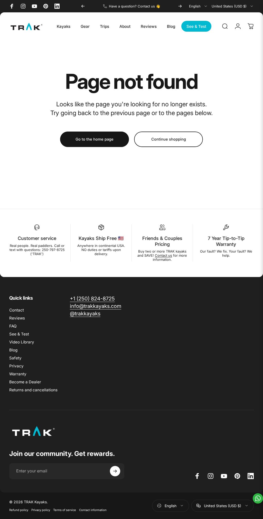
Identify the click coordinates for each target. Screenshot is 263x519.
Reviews (17, 318)
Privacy (16, 366)
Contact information (93, 510)
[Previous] (83, 6)
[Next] (180, 6)
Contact (16, 310)
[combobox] (198, 6)
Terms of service (64, 510)
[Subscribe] (115, 471)
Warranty (17, 373)
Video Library (21, 342)
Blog (13, 350)
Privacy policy (40, 510)
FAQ (13, 326)
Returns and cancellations (33, 389)
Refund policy (18, 510)
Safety (15, 358)
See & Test (19, 334)
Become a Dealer (25, 381)
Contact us (163, 255)
